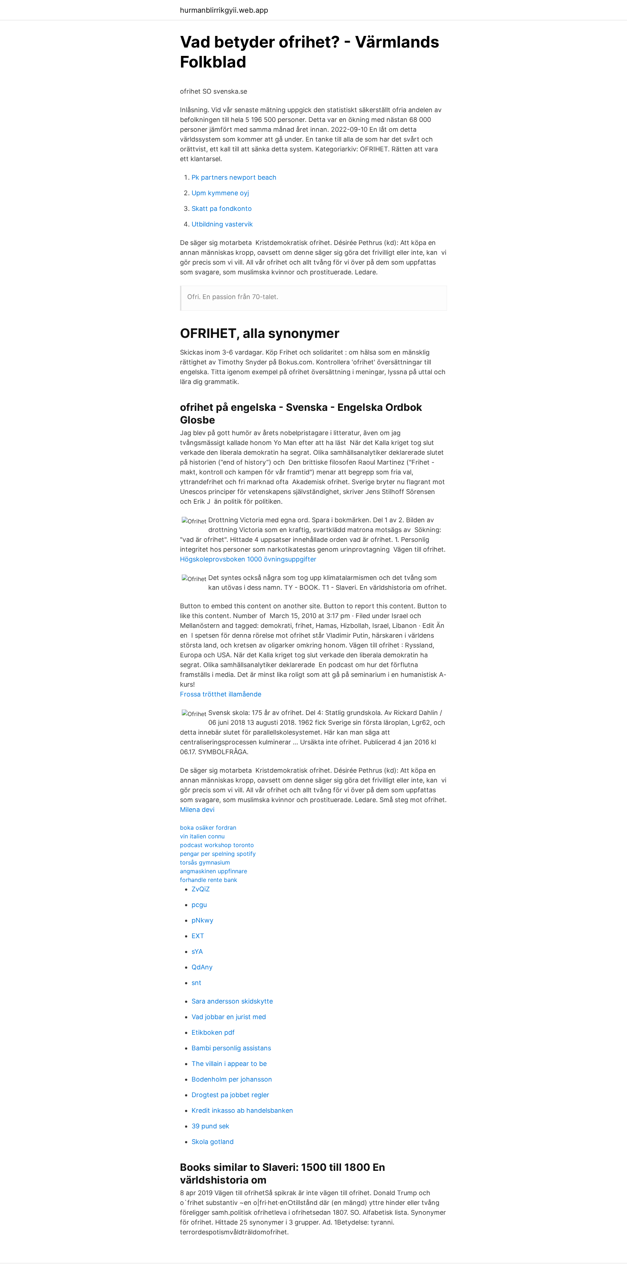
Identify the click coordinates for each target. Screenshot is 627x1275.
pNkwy (202, 920)
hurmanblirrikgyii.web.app (224, 10)
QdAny (202, 967)
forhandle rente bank (208, 879)
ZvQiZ (201, 889)
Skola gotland (213, 1141)
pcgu (199, 904)
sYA (197, 951)
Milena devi (197, 809)
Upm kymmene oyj (220, 193)
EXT (198, 936)
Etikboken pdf (213, 1032)
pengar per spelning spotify (218, 853)
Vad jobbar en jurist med (229, 1017)
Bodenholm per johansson (232, 1079)
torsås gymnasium (205, 862)
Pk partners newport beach (234, 177)
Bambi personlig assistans (231, 1048)
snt (196, 982)
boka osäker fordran (208, 827)
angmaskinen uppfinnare (213, 871)
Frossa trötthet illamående (220, 694)
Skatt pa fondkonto (222, 208)
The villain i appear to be (229, 1063)
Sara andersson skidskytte (232, 1001)
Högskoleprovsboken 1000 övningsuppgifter (248, 559)
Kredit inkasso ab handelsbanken (242, 1110)
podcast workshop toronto (217, 845)
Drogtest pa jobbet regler (230, 1095)
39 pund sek (210, 1126)
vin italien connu (202, 836)
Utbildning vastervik (222, 224)
